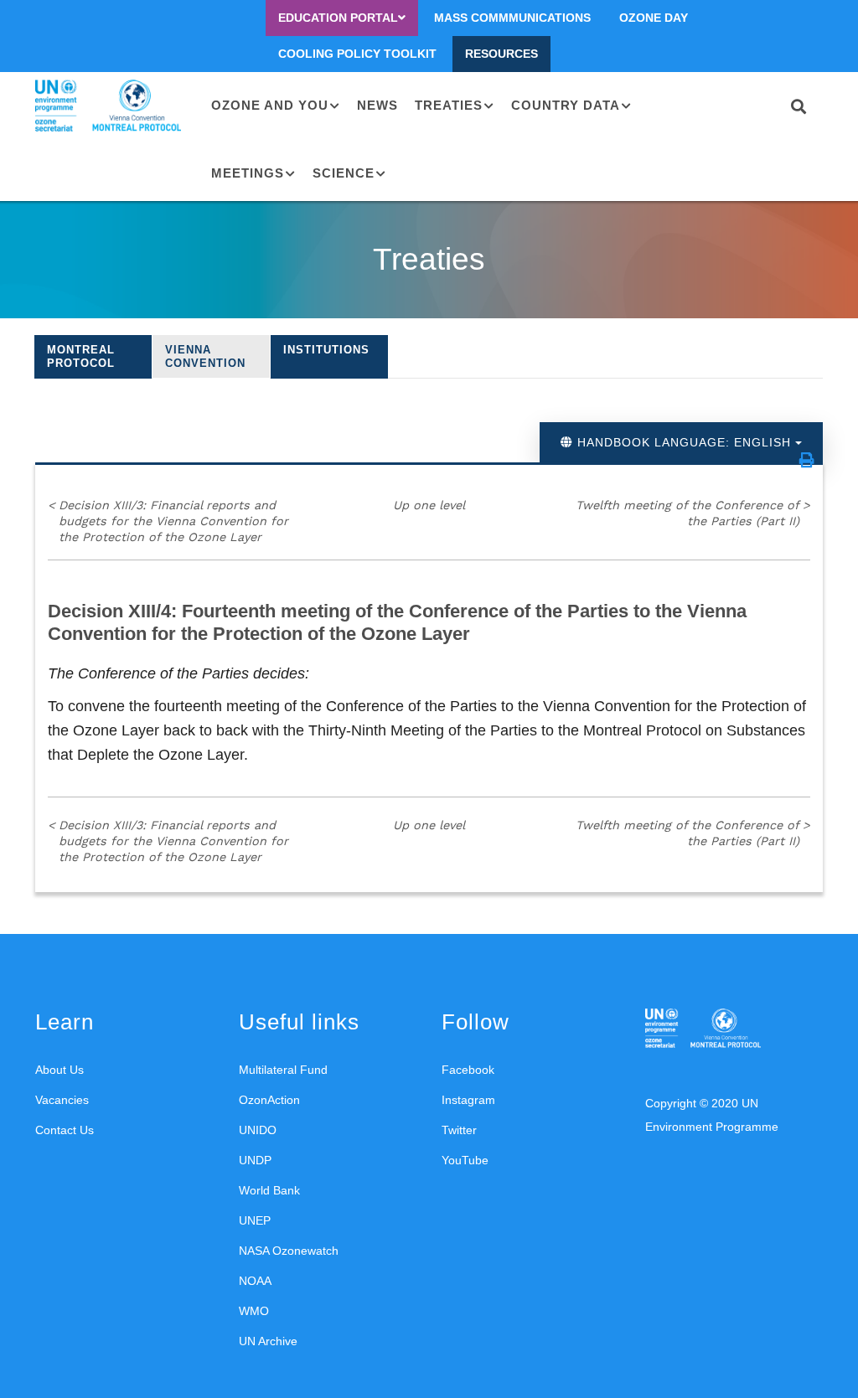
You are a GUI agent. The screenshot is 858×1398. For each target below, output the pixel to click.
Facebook (468, 1069)
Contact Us (64, 1130)
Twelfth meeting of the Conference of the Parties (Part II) (693, 513)
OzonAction (269, 1100)
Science (344, 173)
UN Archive (268, 1341)
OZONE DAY (653, 17)
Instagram (468, 1100)
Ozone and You (269, 105)
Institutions (326, 349)
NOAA (255, 1280)
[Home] (110, 106)
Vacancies (62, 1100)
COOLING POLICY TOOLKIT (357, 53)
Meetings (247, 173)
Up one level (429, 505)
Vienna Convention (205, 356)
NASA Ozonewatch (289, 1250)
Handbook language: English (684, 442)
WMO (254, 1311)
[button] (807, 460)
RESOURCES (501, 53)
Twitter (459, 1130)
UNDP (255, 1160)
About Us (59, 1069)
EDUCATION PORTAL (338, 17)
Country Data (565, 105)
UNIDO (258, 1130)
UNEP (255, 1220)
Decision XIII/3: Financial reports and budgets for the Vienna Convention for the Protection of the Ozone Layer (168, 520)
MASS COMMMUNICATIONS (512, 17)
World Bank (269, 1190)
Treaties (449, 105)
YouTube (465, 1160)
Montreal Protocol (81, 356)
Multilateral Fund (283, 1069)
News (377, 105)
